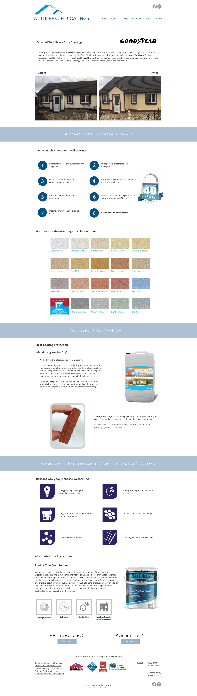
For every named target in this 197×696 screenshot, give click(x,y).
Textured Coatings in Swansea (48, 663)
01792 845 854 (154, 665)
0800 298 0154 (154, 663)
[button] (113, 19)
